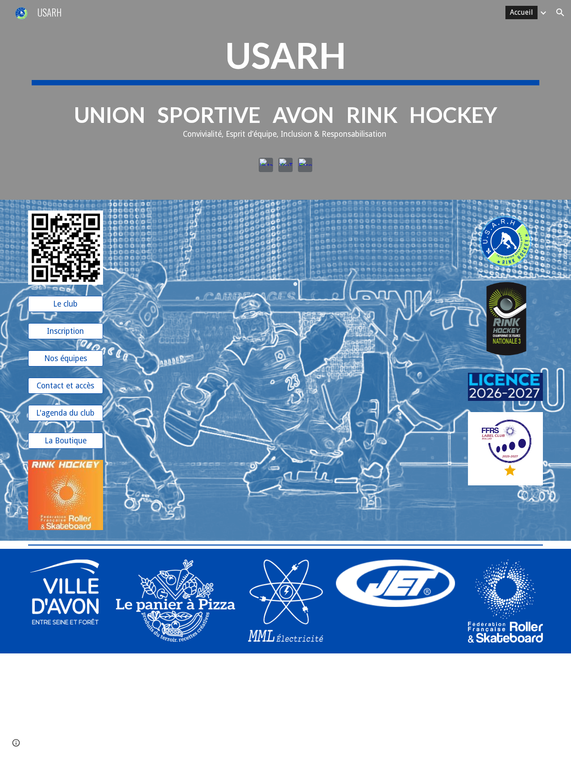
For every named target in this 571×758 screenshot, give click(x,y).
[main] (285, 90)
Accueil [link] (521, 12)
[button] (560, 12)
